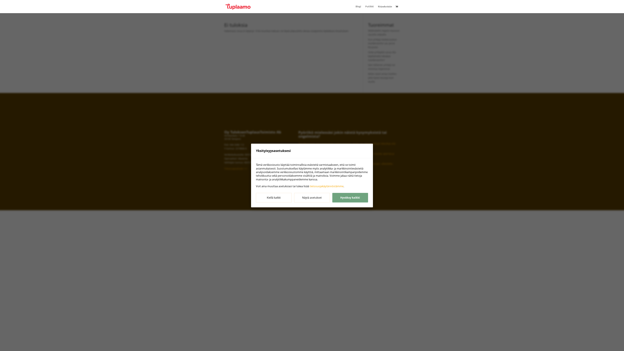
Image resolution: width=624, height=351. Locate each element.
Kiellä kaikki (274, 197)
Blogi (358, 6)
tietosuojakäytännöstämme (327, 186)
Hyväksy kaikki (350, 197)
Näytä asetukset (312, 197)
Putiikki (369, 6)
